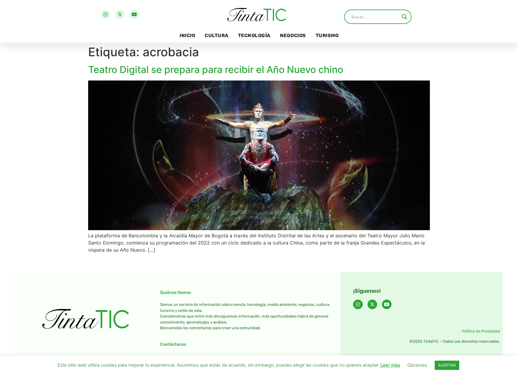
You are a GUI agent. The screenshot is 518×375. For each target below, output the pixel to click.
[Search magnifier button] (404, 17)
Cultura (216, 35)
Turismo (327, 35)
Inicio (187, 35)
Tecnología (254, 35)
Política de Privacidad (481, 331)
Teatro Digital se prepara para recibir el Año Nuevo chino (215, 69)
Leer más (390, 365)
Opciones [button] (417, 365)
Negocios (293, 35)
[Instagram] (105, 14)
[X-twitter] (120, 14)
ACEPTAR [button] (447, 365)
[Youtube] (134, 14)
